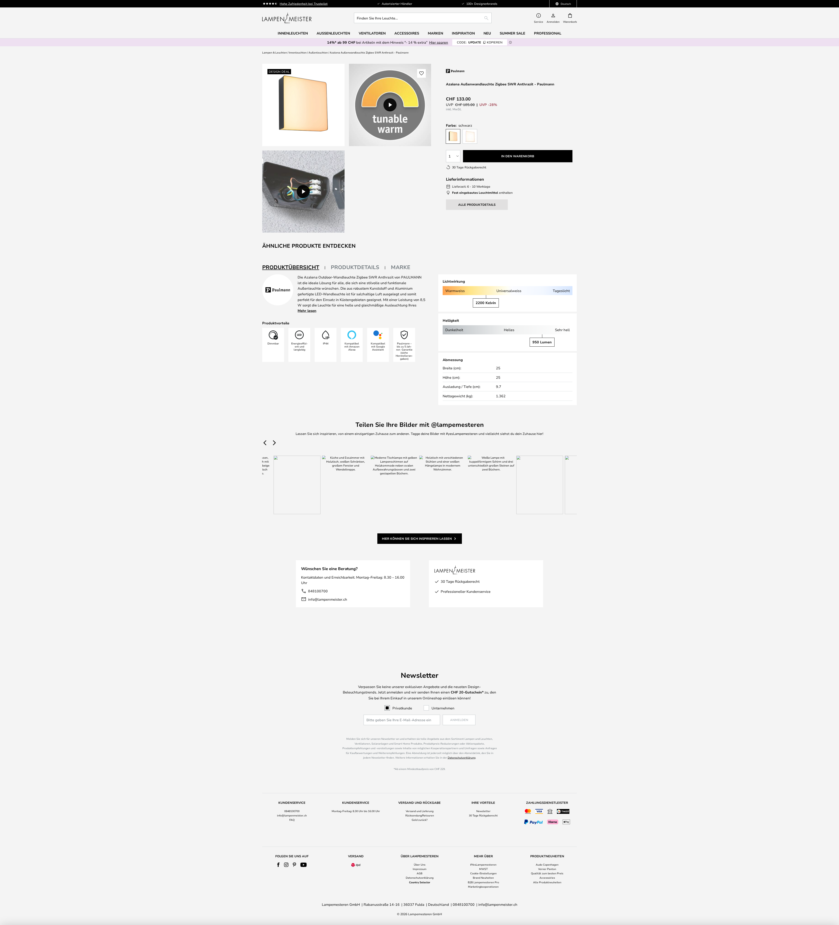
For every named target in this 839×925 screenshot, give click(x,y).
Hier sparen (438, 42)
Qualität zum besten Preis (547, 873)
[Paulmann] (473, 71)
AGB (419, 873)
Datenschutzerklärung (461, 757)
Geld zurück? (420, 819)
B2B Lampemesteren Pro (483, 882)
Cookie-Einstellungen (483, 873)
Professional (547, 33)
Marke (400, 267)
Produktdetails (355, 267)
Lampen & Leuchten (274, 52)
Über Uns (419, 864)
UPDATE (480, 42)
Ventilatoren (372, 33)
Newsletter (483, 811)
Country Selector (419, 882)
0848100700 (292, 811)
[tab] (294, 267)
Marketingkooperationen (483, 886)
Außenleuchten (318, 52)
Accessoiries (547, 877)
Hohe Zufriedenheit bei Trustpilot (304, 4)
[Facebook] (278, 865)
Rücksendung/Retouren (419, 815)
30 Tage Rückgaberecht (483, 815)
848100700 (318, 591)
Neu (487, 33)
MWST (483, 869)
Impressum (419, 869)
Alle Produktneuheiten (547, 882)
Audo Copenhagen (547, 864)
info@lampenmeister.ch (327, 599)
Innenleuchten (298, 52)
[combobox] (422, 18)
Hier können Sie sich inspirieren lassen (417, 538)
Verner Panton (547, 869)
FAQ (292, 819)
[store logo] (287, 18)
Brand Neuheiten (483, 877)
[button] (303, 191)
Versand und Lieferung (419, 811)
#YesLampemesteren (483, 864)
